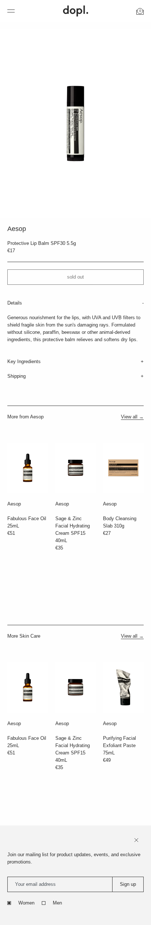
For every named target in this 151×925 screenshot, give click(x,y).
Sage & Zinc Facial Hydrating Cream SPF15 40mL (72, 529)
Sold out (75, 277)
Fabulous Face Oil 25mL (26, 522)
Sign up (128, 884)
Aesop (14, 504)
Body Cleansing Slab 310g (119, 522)
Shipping (16, 376)
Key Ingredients (24, 361)
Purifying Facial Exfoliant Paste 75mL (119, 745)
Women (26, 903)
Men (57, 903)
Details (14, 303)
